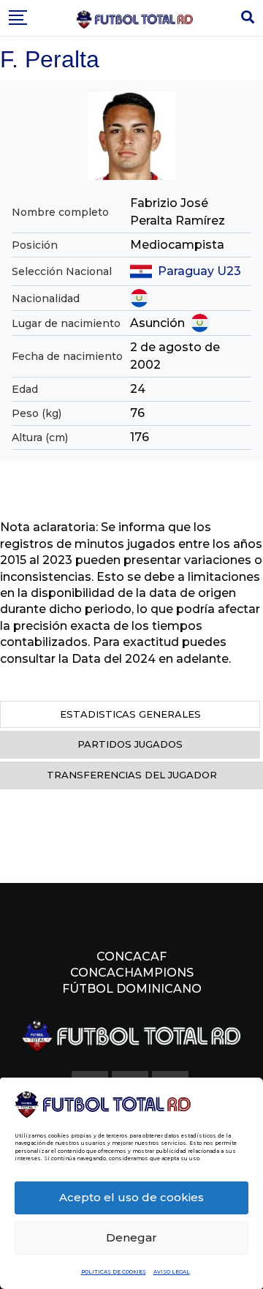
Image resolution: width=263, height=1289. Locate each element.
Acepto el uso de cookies (131, 1197)
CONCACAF (131, 956)
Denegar (131, 1237)
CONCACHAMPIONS (132, 973)
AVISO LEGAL (171, 1272)
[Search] (247, 18)
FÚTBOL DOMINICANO (132, 989)
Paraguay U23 (199, 271)
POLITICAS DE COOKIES (113, 1272)
